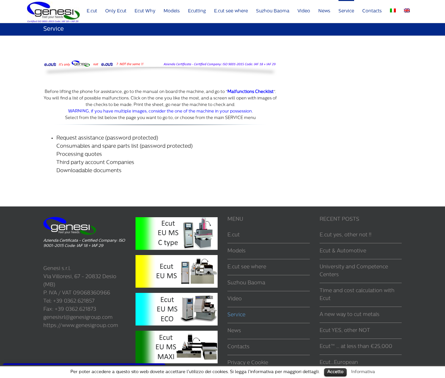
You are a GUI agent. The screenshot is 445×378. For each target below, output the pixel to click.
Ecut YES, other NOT (345, 330)
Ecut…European (339, 362)
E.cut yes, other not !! (345, 235)
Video (234, 299)
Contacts (238, 347)
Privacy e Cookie (247, 363)
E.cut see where (246, 267)
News (234, 331)
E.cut (233, 235)
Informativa (363, 372)
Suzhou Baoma (246, 283)
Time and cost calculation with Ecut (357, 294)
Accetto (335, 372)
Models (236, 251)
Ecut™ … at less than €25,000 (356, 346)
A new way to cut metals (350, 314)
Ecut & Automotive (343, 251)
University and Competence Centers (354, 271)
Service (236, 315)
